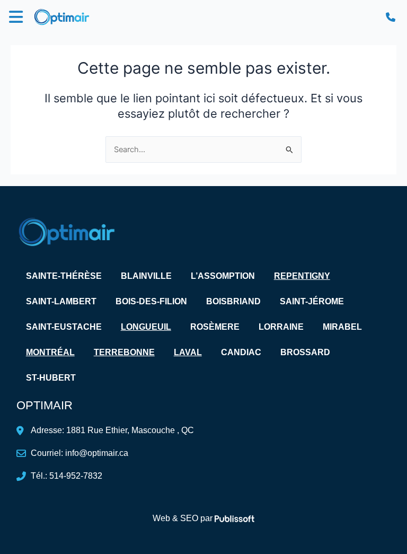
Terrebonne (124, 352)
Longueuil (146, 326)
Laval (188, 352)
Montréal (50, 352)
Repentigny (302, 275)
